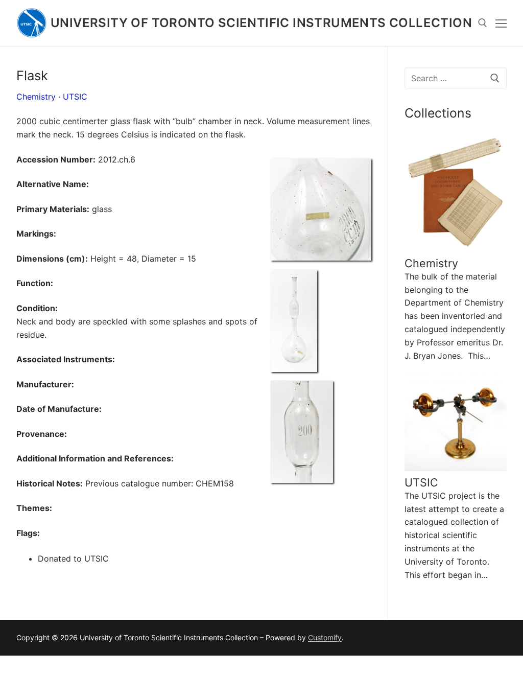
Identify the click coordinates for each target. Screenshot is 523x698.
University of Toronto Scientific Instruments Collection (261, 22)
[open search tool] (482, 23)
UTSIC (75, 96)
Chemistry (36, 96)
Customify (325, 637)
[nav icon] (501, 23)
